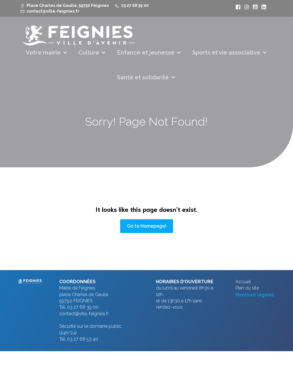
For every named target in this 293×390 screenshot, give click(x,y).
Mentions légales (254, 294)
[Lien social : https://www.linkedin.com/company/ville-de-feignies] (262, 7)
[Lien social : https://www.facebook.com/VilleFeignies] (236, 7)
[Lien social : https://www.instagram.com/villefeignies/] (245, 7)
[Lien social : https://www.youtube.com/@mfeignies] (254, 7)
